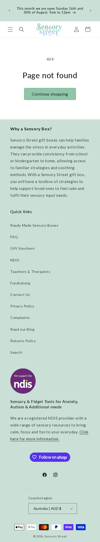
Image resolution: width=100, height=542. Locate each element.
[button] (10, 29)
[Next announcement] (90, 10)
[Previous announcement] (9, 10)
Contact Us (20, 294)
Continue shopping (50, 94)
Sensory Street (55, 536)
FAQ (14, 237)
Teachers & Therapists (30, 271)
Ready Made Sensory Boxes (34, 225)
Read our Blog (22, 329)
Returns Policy (23, 341)
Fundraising (20, 283)
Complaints (20, 317)
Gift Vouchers (22, 248)
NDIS (14, 260)
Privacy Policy (22, 306)
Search (16, 352)
